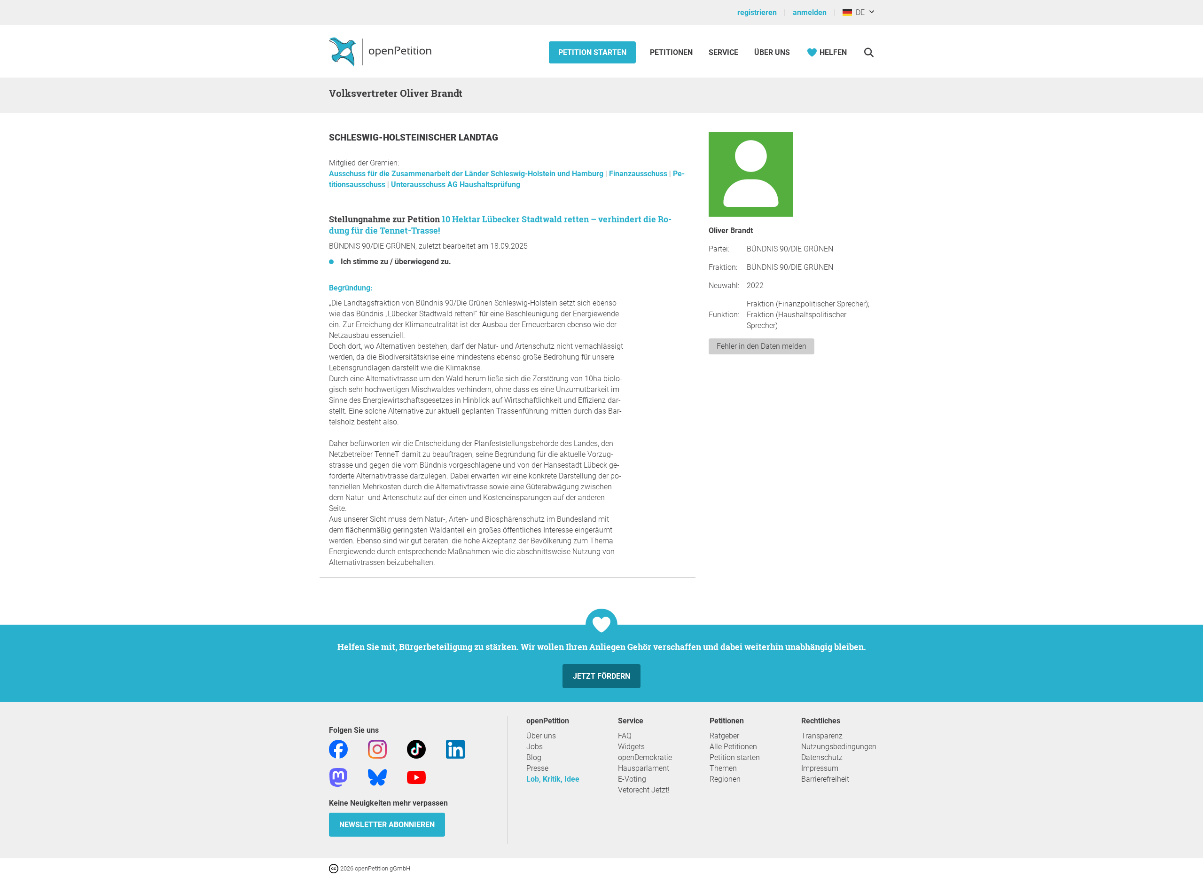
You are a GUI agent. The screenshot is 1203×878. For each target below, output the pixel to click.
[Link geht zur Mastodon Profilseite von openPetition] (338, 776)
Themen (723, 768)
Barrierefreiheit (825, 779)
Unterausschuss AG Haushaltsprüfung (455, 184)
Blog (533, 757)
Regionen (725, 779)
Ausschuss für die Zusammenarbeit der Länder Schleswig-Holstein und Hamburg (467, 173)
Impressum (819, 768)
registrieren (757, 12)
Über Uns (772, 52)
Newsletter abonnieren (387, 824)
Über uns (541, 735)
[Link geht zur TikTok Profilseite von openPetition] (416, 748)
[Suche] (869, 52)
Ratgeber (724, 735)
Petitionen (672, 52)
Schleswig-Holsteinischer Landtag (413, 137)
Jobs (534, 746)
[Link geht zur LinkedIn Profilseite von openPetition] (455, 748)
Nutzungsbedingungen (838, 746)
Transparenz (822, 735)
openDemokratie (645, 757)
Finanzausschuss (639, 173)
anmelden (810, 12)
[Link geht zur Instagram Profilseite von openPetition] (377, 748)
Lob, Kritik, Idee (552, 779)
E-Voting (632, 779)
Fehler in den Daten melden (761, 346)
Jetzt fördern (601, 676)
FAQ (625, 735)
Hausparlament (643, 768)
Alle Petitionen (733, 746)
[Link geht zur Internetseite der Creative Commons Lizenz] (334, 867)
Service (723, 52)
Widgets (631, 746)
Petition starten (592, 52)
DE (858, 12)
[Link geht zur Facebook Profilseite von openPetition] (338, 748)
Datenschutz (822, 757)
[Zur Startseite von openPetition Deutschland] (381, 51)
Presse (537, 768)
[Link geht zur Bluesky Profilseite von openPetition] (377, 776)
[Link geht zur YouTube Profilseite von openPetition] (416, 776)
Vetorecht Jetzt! (644, 789)
